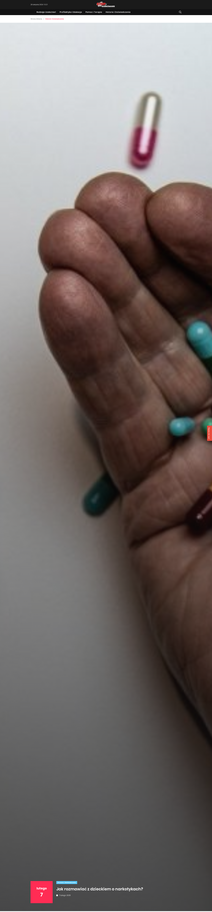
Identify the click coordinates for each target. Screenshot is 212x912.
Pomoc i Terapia (94, 12)
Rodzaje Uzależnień (46, 12)
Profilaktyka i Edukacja (71, 12)
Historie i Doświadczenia (118, 12)
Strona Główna (36, 19)
